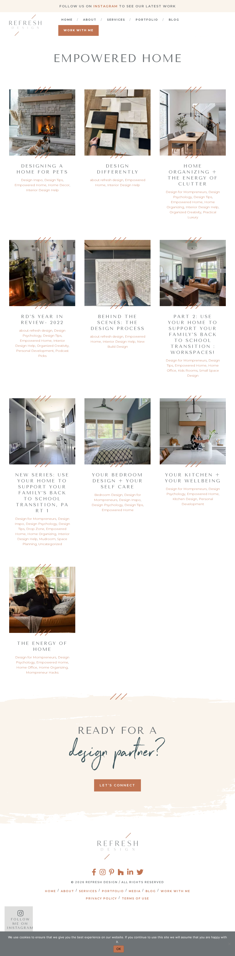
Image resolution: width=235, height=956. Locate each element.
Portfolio (147, 19)
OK (118, 949)
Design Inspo (32, 180)
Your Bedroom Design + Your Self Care (117, 480)
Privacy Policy (101, 898)
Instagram (105, 6)
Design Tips (53, 180)
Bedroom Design (108, 495)
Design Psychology (41, 524)
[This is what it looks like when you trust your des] (210, 920)
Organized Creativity (185, 212)
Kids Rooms (188, 370)
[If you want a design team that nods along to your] (108, 920)
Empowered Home (30, 185)
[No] (229, 944)
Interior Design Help (42, 190)
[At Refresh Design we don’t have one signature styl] (57, 920)
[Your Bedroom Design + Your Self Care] (117, 429)
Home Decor (59, 185)
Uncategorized (50, 544)
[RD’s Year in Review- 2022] (42, 270)
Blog (174, 19)
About (89, 19)
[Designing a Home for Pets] (42, 120)
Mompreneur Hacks (42, 672)
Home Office (26, 667)
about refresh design (106, 180)
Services (116, 19)
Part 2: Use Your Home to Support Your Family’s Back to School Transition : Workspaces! (193, 334)
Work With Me (78, 30)
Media (135, 891)
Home (67, 19)
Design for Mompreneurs (186, 192)
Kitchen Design (185, 499)
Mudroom (47, 539)
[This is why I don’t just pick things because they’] (159, 920)
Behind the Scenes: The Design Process (117, 322)
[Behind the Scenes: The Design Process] (117, 270)
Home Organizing (41, 534)
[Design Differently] (117, 120)
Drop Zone (35, 529)
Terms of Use (135, 898)
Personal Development (35, 351)
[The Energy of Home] (42, 597)
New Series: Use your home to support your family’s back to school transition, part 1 (42, 492)
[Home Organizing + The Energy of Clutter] (193, 120)
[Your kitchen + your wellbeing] (193, 429)
